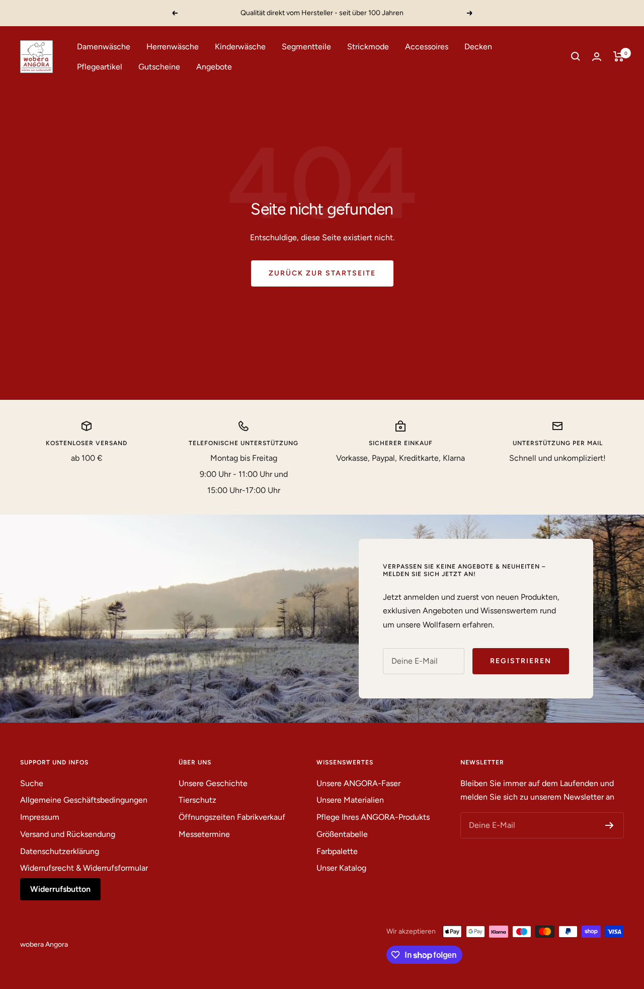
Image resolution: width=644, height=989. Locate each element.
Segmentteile (306, 46)
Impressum (39, 817)
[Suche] (575, 56)
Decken (478, 46)
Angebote (214, 66)
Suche (31, 783)
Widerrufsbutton (60, 889)
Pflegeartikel (99, 66)
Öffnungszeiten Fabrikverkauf (232, 817)
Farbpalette (337, 851)
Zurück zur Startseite (322, 273)
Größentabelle (342, 834)
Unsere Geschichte (213, 783)
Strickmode (368, 46)
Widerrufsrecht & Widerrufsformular (84, 868)
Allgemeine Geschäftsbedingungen (83, 800)
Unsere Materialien (350, 800)
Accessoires (426, 46)
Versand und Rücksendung (67, 834)
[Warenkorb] (618, 56)
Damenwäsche (103, 46)
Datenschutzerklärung (59, 851)
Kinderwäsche (240, 46)
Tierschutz (197, 800)
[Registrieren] (609, 825)
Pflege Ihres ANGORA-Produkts (373, 817)
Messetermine (204, 834)
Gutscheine (159, 66)
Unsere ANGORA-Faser (358, 783)
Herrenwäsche (172, 46)
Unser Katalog (341, 868)
